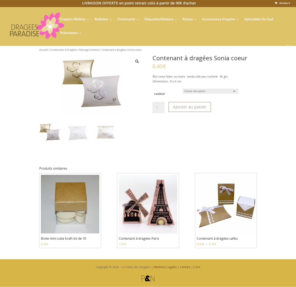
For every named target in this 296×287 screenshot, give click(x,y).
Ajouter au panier (190, 107)
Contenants (126, 19)
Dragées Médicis (72, 19)
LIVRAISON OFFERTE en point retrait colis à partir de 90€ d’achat (139, 3)
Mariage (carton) (89, 50)
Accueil (43, 50)
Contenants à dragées (63, 50)
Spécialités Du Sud (258, 19)
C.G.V (197, 267)
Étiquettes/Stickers (159, 19)
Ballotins (101, 19)
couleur (159, 94)
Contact (185, 267)
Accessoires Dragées (218, 19)
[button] (137, 61)
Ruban (188, 19)
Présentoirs (69, 33)
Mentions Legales (165, 267)
